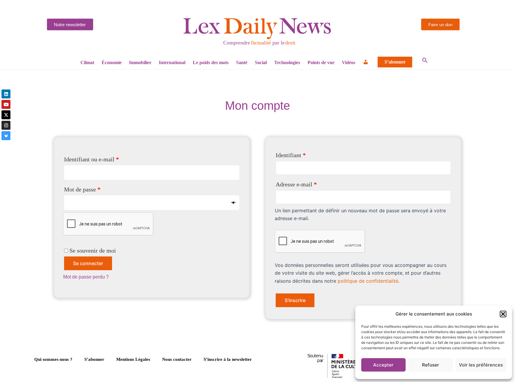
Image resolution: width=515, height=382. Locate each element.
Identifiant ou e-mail (105, 158)
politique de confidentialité (368, 281)
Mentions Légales (133, 359)
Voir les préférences (481, 365)
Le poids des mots (211, 62)
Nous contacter (177, 359)
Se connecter (88, 263)
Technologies (287, 62)
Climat (87, 62)
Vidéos (348, 62)
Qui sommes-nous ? (53, 359)
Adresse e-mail (310, 183)
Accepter (383, 365)
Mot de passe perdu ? (86, 276)
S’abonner (395, 62)
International (172, 62)
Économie (112, 62)
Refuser (430, 365)
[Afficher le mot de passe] (233, 202)
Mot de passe (96, 188)
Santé (241, 62)
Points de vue (321, 62)
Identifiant (304, 153)
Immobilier (140, 62)
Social (261, 62)
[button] (503, 314)
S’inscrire (295, 300)
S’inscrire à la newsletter (228, 359)
